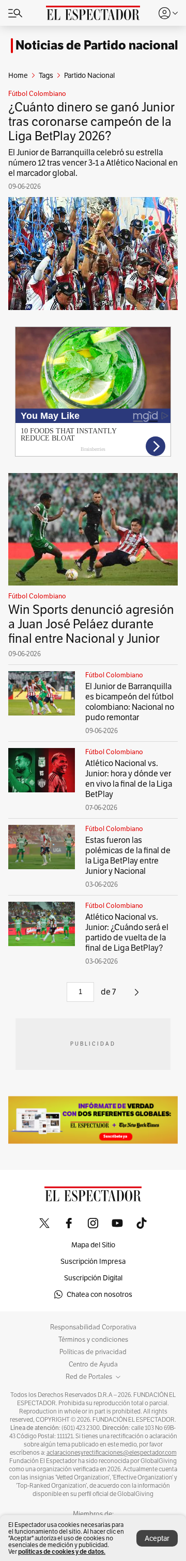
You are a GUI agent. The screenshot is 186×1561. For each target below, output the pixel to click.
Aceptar (157, 1538)
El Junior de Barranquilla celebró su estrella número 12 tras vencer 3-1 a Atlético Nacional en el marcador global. (93, 162)
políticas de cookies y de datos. (61, 1551)
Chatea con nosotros (99, 1294)
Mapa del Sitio (93, 1244)
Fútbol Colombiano (37, 94)
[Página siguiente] (136, 995)
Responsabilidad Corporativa (93, 1327)
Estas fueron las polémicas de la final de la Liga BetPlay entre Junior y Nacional (128, 855)
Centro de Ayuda (93, 1364)
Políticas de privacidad (93, 1352)
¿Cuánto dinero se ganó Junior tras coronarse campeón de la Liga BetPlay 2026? (91, 121)
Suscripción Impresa (93, 1261)
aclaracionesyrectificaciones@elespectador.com (112, 1452)
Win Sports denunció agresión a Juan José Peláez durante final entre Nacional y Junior (91, 623)
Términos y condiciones (93, 1339)
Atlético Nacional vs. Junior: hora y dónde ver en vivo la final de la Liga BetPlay (128, 779)
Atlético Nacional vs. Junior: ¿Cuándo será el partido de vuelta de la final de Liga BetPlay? (126, 932)
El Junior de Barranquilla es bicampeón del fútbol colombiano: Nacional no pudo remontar (129, 702)
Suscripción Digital (93, 1277)
